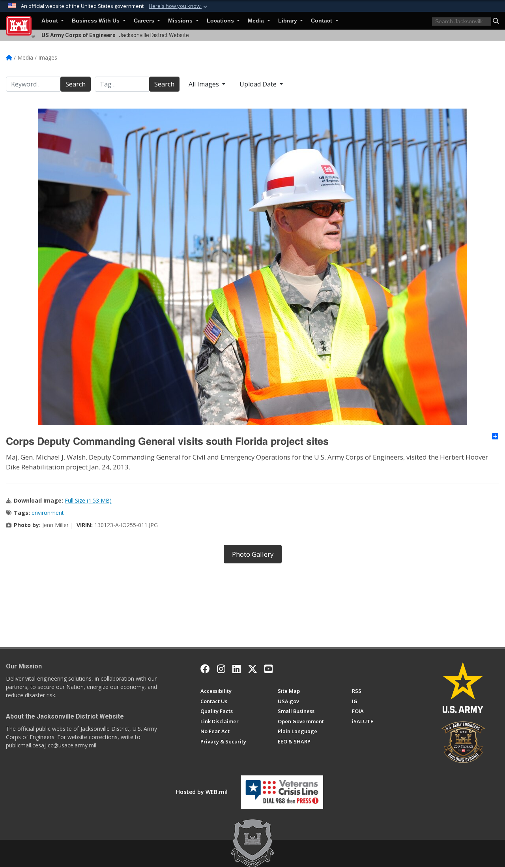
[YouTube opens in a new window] (268, 669)
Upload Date (258, 84)
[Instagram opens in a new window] (221, 669)
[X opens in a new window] (252, 669)
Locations (221, 21)
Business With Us (96, 21)
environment (48, 512)
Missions (181, 21)
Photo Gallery (252, 554)
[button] (179, 6)
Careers (145, 21)
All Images (205, 84)
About (50, 21)
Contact (322, 21)
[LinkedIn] (236, 669)
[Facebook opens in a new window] (205, 669)
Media (257, 21)
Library (288, 21)
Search (75, 84)
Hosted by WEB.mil (202, 792)
